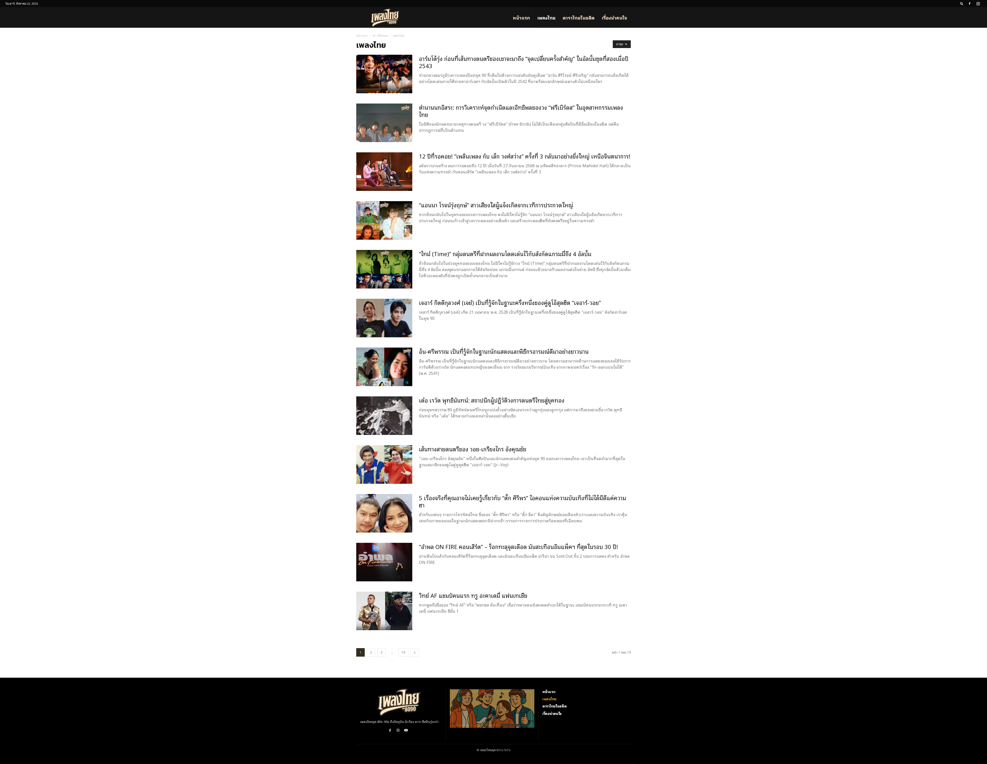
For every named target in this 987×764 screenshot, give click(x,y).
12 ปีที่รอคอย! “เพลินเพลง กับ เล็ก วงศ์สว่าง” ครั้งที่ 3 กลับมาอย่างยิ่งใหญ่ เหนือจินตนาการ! (524, 156)
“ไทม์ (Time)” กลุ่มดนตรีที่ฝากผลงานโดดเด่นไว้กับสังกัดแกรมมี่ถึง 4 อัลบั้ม (505, 253)
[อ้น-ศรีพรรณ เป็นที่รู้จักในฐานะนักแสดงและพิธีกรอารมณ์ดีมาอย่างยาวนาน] (384, 367)
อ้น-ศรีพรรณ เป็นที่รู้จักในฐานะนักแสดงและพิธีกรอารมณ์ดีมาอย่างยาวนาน (504, 351)
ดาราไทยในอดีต (579, 17)
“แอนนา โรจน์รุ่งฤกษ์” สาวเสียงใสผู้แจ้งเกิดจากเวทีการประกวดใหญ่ (496, 204)
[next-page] (414, 652)
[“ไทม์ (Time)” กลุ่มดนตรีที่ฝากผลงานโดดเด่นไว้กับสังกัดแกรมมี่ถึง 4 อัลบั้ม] (384, 269)
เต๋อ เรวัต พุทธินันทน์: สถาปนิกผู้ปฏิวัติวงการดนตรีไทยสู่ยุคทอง (491, 400)
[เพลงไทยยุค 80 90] (399, 702)
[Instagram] (978, 3)
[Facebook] (969, 3)
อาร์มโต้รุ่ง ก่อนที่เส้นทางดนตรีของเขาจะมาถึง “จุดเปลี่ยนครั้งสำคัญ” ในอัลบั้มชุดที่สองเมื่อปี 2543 (523, 62)
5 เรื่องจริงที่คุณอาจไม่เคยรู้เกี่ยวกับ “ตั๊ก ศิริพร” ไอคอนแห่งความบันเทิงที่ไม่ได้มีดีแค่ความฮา (522, 501)
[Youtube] (406, 730)
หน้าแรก (521, 17)
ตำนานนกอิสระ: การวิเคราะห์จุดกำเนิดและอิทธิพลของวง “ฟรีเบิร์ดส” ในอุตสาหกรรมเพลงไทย (521, 111)
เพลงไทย (546, 17)
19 (403, 652)
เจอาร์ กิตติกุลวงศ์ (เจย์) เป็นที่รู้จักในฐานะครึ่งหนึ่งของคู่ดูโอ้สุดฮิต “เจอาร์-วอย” (510, 302)
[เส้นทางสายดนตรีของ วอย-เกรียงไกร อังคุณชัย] (384, 464)
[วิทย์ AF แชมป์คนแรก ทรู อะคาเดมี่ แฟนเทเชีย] (384, 611)
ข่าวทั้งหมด (380, 35)
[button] (962, 3)
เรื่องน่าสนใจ (614, 17)
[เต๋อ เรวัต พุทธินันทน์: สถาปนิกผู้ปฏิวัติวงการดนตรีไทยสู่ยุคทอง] (384, 415)
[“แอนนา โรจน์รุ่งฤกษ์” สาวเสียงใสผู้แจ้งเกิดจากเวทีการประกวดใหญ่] (384, 220)
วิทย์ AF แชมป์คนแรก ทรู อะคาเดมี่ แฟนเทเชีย (473, 595)
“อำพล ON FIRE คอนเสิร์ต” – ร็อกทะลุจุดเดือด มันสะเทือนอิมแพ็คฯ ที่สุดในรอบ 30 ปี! (518, 546)
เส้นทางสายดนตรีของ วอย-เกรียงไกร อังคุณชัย (472, 448)
